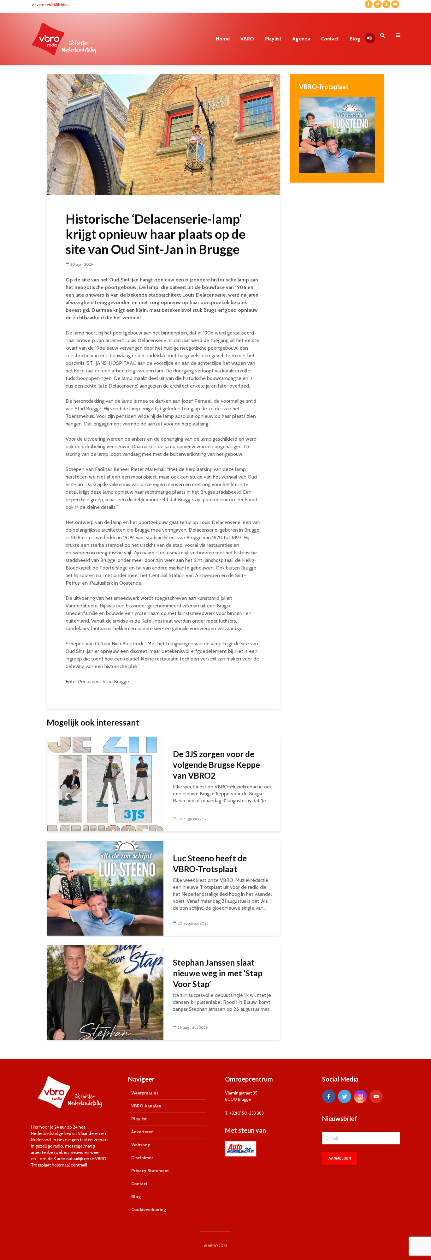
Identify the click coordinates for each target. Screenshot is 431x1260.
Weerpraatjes (144, 1093)
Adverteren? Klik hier (50, 4)
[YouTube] (376, 1096)
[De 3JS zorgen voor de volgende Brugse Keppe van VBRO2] (105, 784)
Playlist (273, 39)
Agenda (301, 39)
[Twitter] (344, 1096)
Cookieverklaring (148, 1209)
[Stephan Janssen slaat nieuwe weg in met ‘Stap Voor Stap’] (105, 992)
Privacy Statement (150, 1170)
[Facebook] (328, 1096)
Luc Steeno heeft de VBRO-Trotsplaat (210, 863)
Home (223, 39)
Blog (355, 39)
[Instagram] (360, 1096)
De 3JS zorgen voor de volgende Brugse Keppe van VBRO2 (216, 765)
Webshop (140, 1145)
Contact (330, 39)
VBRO (247, 39)
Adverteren (142, 1132)
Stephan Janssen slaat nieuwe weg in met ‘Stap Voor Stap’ (218, 973)
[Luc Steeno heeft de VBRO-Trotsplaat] (105, 888)
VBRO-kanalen (146, 1106)
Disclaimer (142, 1158)
